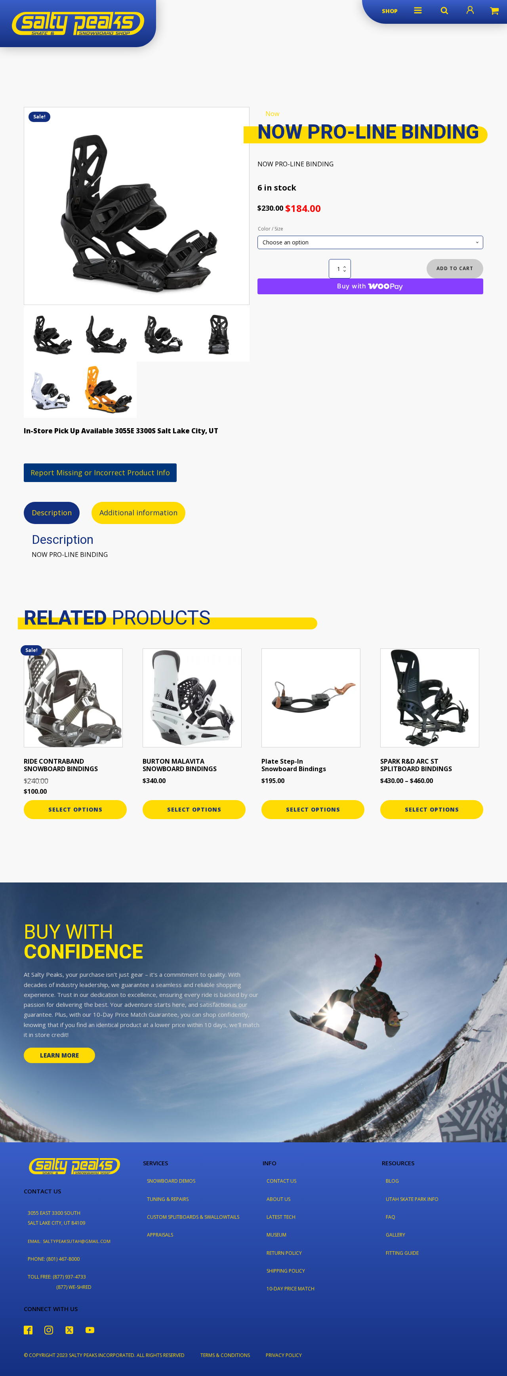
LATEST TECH (281, 1217)
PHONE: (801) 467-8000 (54, 1259)
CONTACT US (281, 1181)
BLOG (392, 1181)
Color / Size (270, 228)
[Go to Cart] (494, 12)
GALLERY (395, 1234)
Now (272, 113)
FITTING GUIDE (402, 1253)
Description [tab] (52, 512)
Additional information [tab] (138, 512)
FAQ (390, 1217)
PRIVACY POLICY (284, 1355)
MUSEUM (276, 1234)
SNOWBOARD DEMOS (171, 1181)
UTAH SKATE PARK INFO (412, 1199)
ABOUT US (278, 1199)
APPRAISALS (160, 1234)
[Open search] (444, 10)
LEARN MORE (59, 1055)
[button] (418, 10)
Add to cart (454, 268)
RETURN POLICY (284, 1253)
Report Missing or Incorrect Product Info (100, 472)
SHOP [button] (390, 11)
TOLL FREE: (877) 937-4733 (57, 1276)
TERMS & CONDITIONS (225, 1355)
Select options (75, 809)
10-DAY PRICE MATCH (290, 1288)
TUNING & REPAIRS (168, 1199)
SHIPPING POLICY (286, 1270)
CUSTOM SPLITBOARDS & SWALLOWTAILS (193, 1217)
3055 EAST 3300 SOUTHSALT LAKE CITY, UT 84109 (56, 1218)
